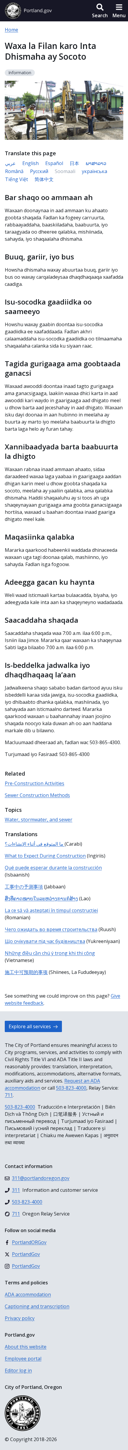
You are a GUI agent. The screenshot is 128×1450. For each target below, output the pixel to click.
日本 (74, 163)
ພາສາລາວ (96, 163)
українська (94, 171)
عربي (10, 163)
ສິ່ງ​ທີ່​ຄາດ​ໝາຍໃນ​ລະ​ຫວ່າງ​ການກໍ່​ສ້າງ (41, 898)
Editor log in (18, 1370)
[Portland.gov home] (28, 10)
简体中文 (44, 179)
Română (14, 171)
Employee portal (23, 1358)
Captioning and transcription (37, 1306)
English (30, 163)
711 (9, 1095)
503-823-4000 (71, 1088)
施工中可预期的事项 (26, 972)
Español (54, 163)
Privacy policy (20, 1318)
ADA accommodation (28, 1294)
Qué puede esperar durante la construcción (53, 867)
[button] (100, 10)
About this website (25, 1346)
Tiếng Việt (16, 179)
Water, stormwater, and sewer (38, 819)
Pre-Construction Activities (34, 783)
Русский (39, 171)
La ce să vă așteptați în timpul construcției (51, 910)
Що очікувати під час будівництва (45, 941)
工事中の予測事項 (24, 886)
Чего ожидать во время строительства (51, 929)
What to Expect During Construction (45, 855)
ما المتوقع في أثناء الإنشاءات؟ (35, 844)
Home (11, 29)
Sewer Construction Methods (37, 795)
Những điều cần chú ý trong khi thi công (50, 953)
